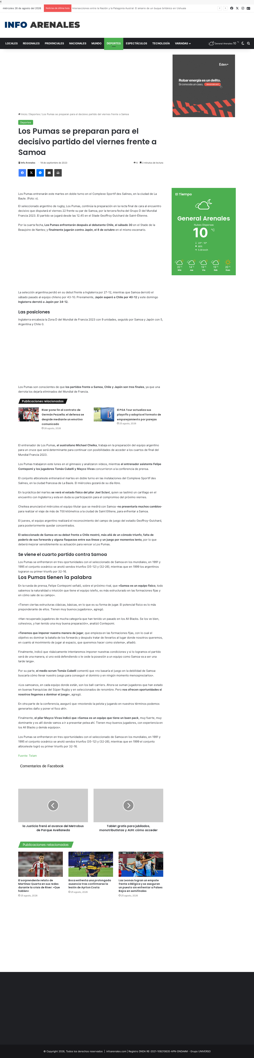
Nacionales (77, 43)
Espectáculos (136, 43)
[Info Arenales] (42, 25)
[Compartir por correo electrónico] (49, 173)
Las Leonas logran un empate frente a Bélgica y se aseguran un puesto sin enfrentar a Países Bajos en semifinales (141, 885)
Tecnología (161, 43)
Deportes (114, 43)
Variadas (181, 43)
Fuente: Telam (27, 755)
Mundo (96, 43)
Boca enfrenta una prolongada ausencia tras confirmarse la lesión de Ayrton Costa (89, 883)
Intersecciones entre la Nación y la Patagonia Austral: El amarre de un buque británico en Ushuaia (130, 8)
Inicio (23, 114)
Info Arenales (28, 162)
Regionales (31, 43)
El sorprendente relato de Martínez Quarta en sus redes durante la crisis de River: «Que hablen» (39, 885)
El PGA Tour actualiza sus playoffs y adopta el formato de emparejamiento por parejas (139, 414)
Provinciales (54, 43)
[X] (31, 173)
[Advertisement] (169, 24)
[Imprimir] (58, 173)
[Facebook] (22, 173)
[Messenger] (40, 173)
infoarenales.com (116, 1051)
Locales (11, 43)
